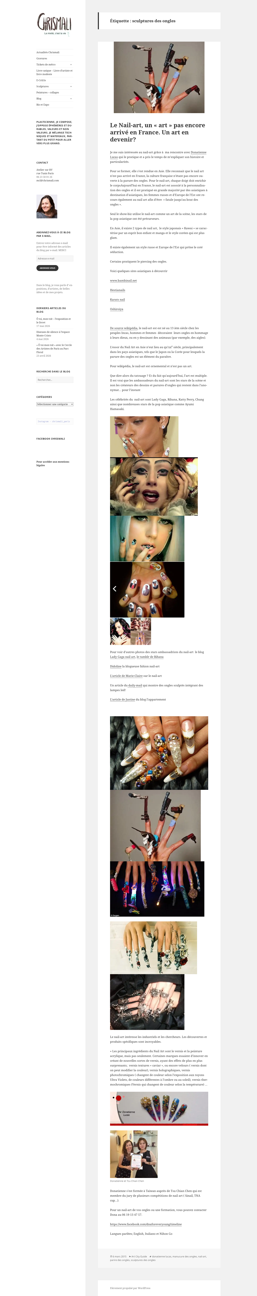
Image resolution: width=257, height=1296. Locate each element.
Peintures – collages (47, 92)
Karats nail (117, 299)
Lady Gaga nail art (122, 657)
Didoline (116, 666)
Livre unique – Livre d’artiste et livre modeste (54, 72)
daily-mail (135, 685)
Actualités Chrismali (47, 52)
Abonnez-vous (47, 268)
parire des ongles (120, 1260)
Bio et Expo (42, 104)
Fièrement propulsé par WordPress (130, 1288)
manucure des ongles (185, 1256)
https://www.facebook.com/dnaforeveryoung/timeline (146, 1224)
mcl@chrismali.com (47, 180)
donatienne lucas (161, 1256)
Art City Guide (139, 1256)
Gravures (41, 58)
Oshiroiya (116, 309)
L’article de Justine (122, 699)
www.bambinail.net (123, 280)
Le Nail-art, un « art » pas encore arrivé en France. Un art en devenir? (157, 132)
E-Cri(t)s (41, 80)
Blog (38, 98)
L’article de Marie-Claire (126, 676)
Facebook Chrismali (50, 438)
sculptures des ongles (143, 1260)
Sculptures (42, 86)
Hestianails (117, 290)
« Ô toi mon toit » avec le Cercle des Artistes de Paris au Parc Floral (54, 348)
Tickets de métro (45, 64)
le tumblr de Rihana (150, 657)
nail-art (202, 1256)
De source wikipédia (123, 328)
